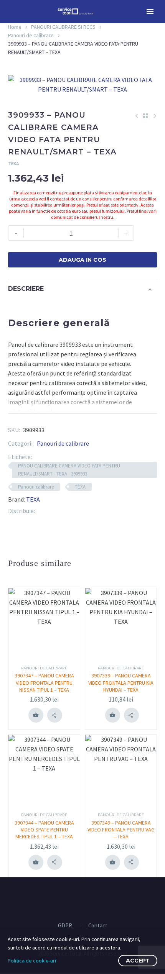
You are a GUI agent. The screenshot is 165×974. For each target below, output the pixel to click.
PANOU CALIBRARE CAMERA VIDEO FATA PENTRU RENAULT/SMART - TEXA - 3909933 (69, 469)
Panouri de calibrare (31, 35)
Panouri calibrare (36, 487)
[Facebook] (40, 511)
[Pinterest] (52, 511)
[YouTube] (87, 898)
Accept (138, 960)
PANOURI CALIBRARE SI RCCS (63, 26)
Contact (97, 926)
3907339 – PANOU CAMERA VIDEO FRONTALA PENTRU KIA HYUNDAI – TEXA (120, 682)
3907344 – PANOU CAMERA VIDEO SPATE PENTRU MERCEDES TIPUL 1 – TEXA (44, 829)
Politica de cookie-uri (32, 960)
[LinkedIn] (63, 511)
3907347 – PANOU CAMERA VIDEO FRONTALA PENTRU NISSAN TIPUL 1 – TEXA (44, 682)
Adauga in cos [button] (36, 715)
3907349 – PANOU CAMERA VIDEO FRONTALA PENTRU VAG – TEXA (121, 829)
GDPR (65, 926)
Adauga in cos (82, 259)
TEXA (80, 487)
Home (14, 26)
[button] (54, 715)
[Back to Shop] (145, 116)
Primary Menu (150, 11)
